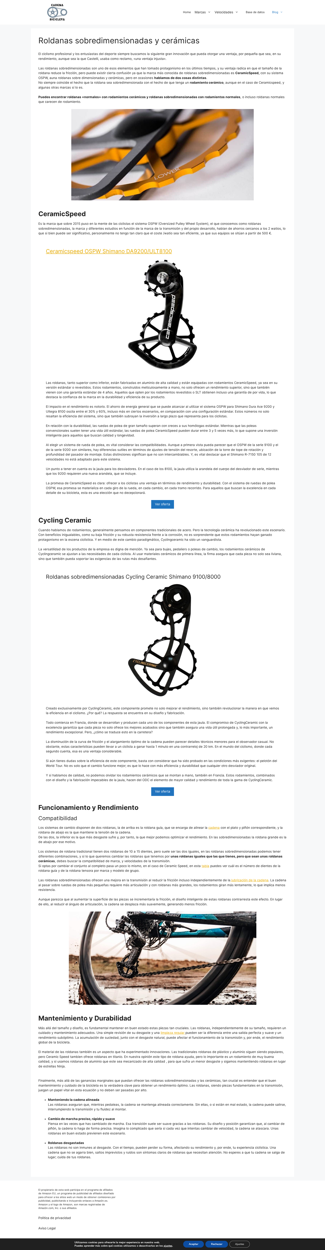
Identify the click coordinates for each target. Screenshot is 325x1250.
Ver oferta (162, 504)
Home (187, 12)
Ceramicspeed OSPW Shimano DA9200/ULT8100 (109, 251)
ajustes (168, 1246)
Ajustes (239, 1244)
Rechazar (216, 1244)
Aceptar (193, 1244)
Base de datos (255, 12)
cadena (214, 828)
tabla (205, 866)
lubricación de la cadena (249, 880)
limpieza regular (173, 1033)
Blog (275, 12)
